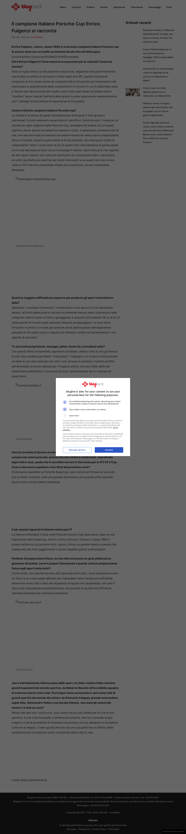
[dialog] (93, 417)
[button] (93, 416)
